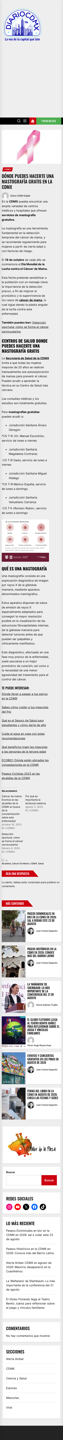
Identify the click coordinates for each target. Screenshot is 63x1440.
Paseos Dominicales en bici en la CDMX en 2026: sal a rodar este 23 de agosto (42, 918)
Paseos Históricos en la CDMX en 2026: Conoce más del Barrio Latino (41, 952)
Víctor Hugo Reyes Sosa (39, 1045)
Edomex (11, 1388)
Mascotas (12, 1398)
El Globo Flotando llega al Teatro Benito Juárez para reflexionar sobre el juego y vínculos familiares (43, 1026)
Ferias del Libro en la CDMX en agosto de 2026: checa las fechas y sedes (42, 1094)
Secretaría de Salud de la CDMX (27, 358)
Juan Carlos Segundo (46, 930)
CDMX (7, 169)
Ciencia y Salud (16, 1378)
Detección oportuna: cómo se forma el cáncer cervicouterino (25, 327)
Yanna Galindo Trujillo (47, 1005)
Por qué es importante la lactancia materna (35, 800)
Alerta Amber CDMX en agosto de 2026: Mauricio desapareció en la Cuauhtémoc (28, 1267)
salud (41, 863)
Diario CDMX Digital (20, 195)
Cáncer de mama (20, 863)
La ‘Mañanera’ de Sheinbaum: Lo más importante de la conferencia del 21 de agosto (40, 991)
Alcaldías (6, 863)
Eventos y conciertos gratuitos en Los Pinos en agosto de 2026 (43, 1059)
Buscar (10, 1172)
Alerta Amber (15, 1359)
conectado (34, 882)
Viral (9, 1407)
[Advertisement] (31, 77)
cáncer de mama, (31, 300)
